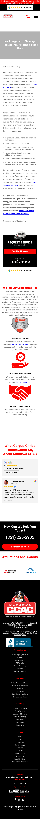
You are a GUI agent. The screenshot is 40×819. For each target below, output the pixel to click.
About (20, 736)
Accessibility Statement (20, 762)
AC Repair (20, 657)
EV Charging (20, 691)
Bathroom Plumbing (20, 714)
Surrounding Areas (20, 635)
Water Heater (20, 719)
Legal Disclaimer (20, 759)
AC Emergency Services (20, 655)
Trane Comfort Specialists (20, 344)
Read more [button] (8, 500)
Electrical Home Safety (20, 686)
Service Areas (20, 745)
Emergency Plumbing (20, 708)
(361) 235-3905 (21, 261)
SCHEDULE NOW (20, 251)
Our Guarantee (20, 742)
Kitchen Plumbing (20, 717)
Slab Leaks (20, 722)
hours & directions (19, 783)
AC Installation (20, 660)
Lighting (20, 688)
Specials (20, 748)
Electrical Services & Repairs (20, 683)
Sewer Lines (20, 725)
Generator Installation (20, 697)
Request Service (20, 546)
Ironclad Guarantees (23, 382)
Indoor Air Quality (20, 666)
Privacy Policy (20, 753)
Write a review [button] (11, 472)
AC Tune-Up (20, 663)
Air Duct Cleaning (20, 671)
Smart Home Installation (20, 694)
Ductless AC (20, 669)
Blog (18, 67)
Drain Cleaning (20, 711)
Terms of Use (20, 756)
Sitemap (20, 809)
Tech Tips (20, 750)
